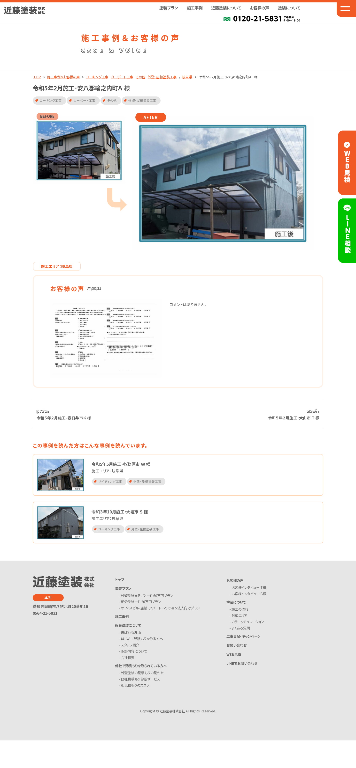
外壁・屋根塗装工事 (162, 76)
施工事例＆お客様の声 (63, 76)
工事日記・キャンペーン (243, 636)
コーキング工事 (97, 76)
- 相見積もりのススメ (134, 685)
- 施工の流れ (239, 609)
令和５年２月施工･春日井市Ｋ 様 (64, 418)
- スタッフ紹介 (129, 645)
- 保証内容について (133, 651)
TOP (37, 76)
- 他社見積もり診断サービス (140, 679)
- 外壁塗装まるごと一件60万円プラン (146, 595)
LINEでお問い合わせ (241, 663)
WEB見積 (233, 654)
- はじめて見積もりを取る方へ (141, 638)
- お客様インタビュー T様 (248, 587)
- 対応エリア (239, 615)
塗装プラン (123, 588)
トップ (119, 579)
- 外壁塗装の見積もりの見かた (141, 673)
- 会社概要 (127, 657)
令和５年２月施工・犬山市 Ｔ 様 (293, 418)
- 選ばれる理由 (130, 632)
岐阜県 (187, 76)
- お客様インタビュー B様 (248, 594)
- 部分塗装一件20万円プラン (140, 602)
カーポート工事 (122, 76)
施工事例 (194, 8)
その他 (140, 76)
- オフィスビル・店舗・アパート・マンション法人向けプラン (160, 608)
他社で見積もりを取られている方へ (141, 665)
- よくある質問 (240, 628)
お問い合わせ (236, 645)
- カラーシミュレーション (247, 622)
